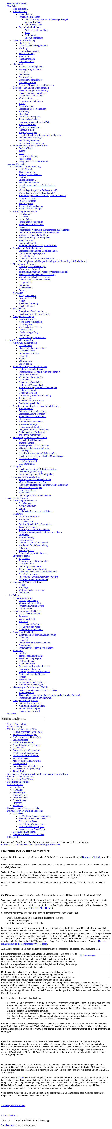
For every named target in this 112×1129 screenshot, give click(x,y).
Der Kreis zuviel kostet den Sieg (33, 579)
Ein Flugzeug (25, 43)
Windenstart (24, 74)
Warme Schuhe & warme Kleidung (35, 642)
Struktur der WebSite (16, 3)
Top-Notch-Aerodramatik (30, 435)
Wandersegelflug (14, 726)
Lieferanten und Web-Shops (26, 755)
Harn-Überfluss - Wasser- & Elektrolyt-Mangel (46, 19)
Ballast (22, 103)
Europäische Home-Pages (25, 734)
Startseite (5, 844)
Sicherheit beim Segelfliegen (20, 779)
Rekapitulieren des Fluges (30, 137)
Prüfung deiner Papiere (29, 116)
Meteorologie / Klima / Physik (27, 761)
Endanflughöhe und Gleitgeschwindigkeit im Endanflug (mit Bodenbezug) (53, 261)
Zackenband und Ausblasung (32, 432)
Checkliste (23, 114)
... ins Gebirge (13, 595)
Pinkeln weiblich (26, 61)
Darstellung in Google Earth (32, 824)
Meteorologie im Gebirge (30, 603)
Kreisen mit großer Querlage (32, 705)
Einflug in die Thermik (29, 374)
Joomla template (8, 1125)
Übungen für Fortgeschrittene (26, 477)
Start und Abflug (26, 537)
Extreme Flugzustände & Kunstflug (35, 395)
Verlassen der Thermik (29, 182)
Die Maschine (25, 214)
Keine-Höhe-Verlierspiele (30, 322)
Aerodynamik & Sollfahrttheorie (28, 248)
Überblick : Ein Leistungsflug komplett (31, 87)
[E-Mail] (96, 857)
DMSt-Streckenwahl (28, 458)
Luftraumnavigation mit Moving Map (36, 474)
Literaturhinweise (15, 784)
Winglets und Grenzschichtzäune (34, 429)
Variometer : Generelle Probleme (34, 235)
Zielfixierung (30, 35)
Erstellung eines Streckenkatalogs (34, 314)
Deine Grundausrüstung (24, 40)
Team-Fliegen (25, 398)
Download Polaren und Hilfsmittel (28, 834)
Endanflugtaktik (26, 203)
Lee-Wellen (24, 285)
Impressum (12, 713)
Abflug (22, 584)
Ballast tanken (25, 364)
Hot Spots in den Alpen (29, 627)
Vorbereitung (25, 519)
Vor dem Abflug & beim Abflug (33, 545)
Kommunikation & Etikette (31, 400)
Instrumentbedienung (28, 156)
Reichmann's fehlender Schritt (32, 411)
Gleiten (22, 187)
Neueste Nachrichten (16, 724)
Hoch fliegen (25, 450)
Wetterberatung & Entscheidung (33, 90)
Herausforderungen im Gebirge (27, 611)
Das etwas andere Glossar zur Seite (23, 808)
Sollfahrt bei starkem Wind (31, 421)
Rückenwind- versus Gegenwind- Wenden (38, 577)
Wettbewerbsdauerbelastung (31, 590)
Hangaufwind (25, 282)
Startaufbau (24, 535)
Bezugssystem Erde (28, 298)
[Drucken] (85, 857)
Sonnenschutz (25, 645)
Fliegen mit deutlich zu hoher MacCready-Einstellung (43, 485)
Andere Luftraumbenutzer (31, 629)
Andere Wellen (26, 287)
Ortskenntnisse (25, 608)
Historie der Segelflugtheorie (20, 776)
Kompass (23, 227)
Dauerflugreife (25, 324)
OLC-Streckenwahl (28, 461)
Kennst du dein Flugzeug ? (31, 66)
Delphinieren (25, 379)
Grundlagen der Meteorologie (32, 266)
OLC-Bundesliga (27, 464)
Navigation (18, 293)
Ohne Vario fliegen (27, 490)
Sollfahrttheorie (26, 408)
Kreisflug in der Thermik (30, 174)
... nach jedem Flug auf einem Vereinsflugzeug (40, 135)
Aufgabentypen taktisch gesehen (34, 561)
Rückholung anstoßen (29, 140)
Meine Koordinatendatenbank (32, 818)
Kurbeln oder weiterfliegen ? (32, 369)
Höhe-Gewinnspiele (28, 319)
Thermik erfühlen (27, 172)
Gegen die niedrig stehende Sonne (34, 666)
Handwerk (18, 513)
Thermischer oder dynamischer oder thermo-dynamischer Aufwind (49, 695)
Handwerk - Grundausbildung (27, 166)
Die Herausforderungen (29, 613)
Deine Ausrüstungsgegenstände (33, 45)
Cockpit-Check (26, 148)
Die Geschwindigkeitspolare (32, 253)
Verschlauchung (26, 240)
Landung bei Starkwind (29, 669)
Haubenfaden (25, 219)
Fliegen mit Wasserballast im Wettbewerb (38, 571)
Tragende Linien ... (27, 442)
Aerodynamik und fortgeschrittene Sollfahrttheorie (36, 406)
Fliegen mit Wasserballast (30, 382)
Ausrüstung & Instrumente (25, 211)
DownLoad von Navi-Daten (32, 829)
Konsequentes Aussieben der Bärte (35, 479)
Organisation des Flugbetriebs (32, 93)
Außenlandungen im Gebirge (32, 674)
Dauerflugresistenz (33, 24)
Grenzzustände (25, 329)
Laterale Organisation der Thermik (34, 279)
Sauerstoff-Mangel (33, 22)
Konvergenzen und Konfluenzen (34, 445)
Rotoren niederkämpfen (29, 708)
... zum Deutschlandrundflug (20, 340)
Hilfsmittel (23, 356)
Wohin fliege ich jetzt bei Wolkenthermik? (38, 190)
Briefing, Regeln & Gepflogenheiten (35, 524)
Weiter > (14, 1115)
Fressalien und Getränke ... (31, 101)
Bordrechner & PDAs (29, 353)
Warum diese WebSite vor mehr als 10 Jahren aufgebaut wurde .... (37, 774)
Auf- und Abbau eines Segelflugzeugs (36, 85)
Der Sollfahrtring (26, 256)
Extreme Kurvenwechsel (30, 703)
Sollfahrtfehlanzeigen (28, 424)
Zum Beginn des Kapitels (13, 1105)
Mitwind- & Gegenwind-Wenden (34, 448)
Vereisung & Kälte (27, 619)
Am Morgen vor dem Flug (31, 95)
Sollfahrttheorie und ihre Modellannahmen (38, 251)
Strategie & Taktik (21, 556)
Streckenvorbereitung (28, 303)
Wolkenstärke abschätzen (30, 327)
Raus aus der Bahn (27, 124)
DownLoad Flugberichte (24, 832)
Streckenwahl (19, 308)
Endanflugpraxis (26, 550)
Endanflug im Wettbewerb (31, 566)
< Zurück (5, 1115)
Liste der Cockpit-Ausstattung (32, 348)
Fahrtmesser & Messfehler (31, 222)
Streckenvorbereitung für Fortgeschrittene (38, 469)
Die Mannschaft (26, 521)
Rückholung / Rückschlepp (31, 143)
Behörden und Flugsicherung (26, 768)
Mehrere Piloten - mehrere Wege (34, 482)
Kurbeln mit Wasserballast (31, 385)
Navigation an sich (27, 295)
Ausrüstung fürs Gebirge (24, 632)
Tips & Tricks (19, 771)
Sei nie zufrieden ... (27, 180)
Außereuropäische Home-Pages (27, 737)
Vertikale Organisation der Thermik (35, 277)
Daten (21, 153)
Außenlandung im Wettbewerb (33, 553)
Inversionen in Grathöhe (30, 624)
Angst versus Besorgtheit (36, 30)
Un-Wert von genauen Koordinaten (35, 816)
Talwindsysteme (26, 692)
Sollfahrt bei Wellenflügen (31, 684)
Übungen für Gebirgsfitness (25, 700)
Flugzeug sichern (26, 130)
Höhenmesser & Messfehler (31, 224)
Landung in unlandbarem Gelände (34, 671)
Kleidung (23, 48)
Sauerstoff (23, 616)
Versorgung (24, 56)
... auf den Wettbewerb (17, 498)
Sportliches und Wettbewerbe (26, 750)
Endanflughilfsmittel (28, 243)
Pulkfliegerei (24, 548)
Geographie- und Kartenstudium (33, 161)
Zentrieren (23, 177)
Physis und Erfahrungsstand (31, 606)
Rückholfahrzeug (27, 53)
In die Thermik (25, 169)
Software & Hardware (23, 742)
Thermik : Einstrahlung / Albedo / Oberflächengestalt (43, 272)
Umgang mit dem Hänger (30, 80)
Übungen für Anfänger (23, 316)
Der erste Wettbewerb (29, 516)
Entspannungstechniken (30, 403)
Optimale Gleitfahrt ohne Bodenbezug (36, 258)
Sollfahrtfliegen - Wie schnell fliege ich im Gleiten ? (42, 195)
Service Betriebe (20, 739)
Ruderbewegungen (27, 201)
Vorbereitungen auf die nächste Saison (30, 145)
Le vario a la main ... (28, 198)
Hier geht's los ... (20, 9)
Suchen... (13, 718)
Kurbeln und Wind (27, 390)
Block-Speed (25, 419)
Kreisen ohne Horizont (29, 711)
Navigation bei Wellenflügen (32, 682)
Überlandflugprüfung (28, 332)
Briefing (22, 653)
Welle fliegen (25, 679)
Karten (22, 300)
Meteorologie (25, 158)
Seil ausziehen (25, 77)
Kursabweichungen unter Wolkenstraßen (37, 453)
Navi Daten (18, 813)
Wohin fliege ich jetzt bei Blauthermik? (37, 193)
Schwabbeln (24, 492)
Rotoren (22, 290)
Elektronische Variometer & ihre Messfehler (39, 232)
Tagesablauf (24, 558)
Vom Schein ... (14, 6)
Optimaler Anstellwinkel (30, 427)
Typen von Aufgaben (28, 527)
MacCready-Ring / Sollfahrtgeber (34, 237)
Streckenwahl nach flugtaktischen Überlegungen (41, 456)
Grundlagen (18, 787)
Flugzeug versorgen (28, 132)
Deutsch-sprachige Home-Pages (27, 732)
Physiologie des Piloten (29, 16)
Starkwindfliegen (26, 661)
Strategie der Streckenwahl (31, 311)
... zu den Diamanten (16, 164)
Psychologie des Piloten (30, 27)
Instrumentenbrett (27, 350)
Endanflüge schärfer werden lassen (35, 495)
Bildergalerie (13, 837)
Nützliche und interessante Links (22, 729)
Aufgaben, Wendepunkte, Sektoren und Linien (40, 532)
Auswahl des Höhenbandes (31, 440)
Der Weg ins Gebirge (22, 598)
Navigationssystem (27, 506)
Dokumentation (26, 540)
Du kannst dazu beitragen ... (31, 826)
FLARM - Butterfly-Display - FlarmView (38, 245)
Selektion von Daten (28, 821)
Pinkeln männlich (27, 59)
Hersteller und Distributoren (25, 753)
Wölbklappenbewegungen (31, 377)
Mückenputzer (25, 361)
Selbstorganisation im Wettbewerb (34, 529)
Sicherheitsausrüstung (29, 51)
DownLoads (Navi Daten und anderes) (25, 810)
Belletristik (18, 805)
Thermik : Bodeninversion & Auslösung (37, 274)
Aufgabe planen (26, 106)
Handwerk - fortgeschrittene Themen (30, 366)
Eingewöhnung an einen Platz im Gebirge (38, 690)
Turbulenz (23, 621)
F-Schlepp (23, 72)
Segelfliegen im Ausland (18, 782)
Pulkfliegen (24, 587)
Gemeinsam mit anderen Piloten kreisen (37, 185)
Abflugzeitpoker (26, 563)
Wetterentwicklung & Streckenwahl (35, 698)
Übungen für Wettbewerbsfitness (28, 582)
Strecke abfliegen (27, 306)
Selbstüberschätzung (33, 38)
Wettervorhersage (21, 758)
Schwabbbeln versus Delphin (32, 416)
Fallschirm (23, 216)
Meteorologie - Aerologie (24, 264)
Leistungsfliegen (20, 797)
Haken (21, 1077)
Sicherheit (17, 803)
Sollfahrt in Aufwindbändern (32, 414)
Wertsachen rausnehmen (30, 127)
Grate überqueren (27, 663)
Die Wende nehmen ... (29, 574)
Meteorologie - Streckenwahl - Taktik (30, 437)
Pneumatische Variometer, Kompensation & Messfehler (44, 229)
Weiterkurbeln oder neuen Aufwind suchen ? (39, 371)
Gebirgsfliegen (19, 800)
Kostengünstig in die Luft (30, 69)
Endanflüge (24, 335)
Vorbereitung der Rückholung (32, 109)
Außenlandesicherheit (29, 119)
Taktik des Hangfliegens (30, 658)
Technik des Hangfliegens (31, 206)
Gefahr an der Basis (28, 393)
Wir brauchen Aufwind (29, 269)
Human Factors (20, 11)
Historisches (18, 747)
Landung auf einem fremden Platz (34, 122)
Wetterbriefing (25, 98)
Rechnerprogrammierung (30, 471)
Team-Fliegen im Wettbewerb (32, 569)
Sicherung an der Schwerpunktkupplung (37, 634)
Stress (27, 32)
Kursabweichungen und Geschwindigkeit (38, 387)
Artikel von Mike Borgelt (40, 908)
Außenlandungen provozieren (32, 337)
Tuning (22, 151)
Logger (22, 508)
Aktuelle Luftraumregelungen (26, 745)
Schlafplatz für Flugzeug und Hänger (36, 511)
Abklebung (24, 111)
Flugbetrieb (18, 64)
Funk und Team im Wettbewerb (33, 542)
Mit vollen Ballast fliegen (30, 487)
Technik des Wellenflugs (30, 208)
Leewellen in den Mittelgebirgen (28, 766)
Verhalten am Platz (27, 82)
